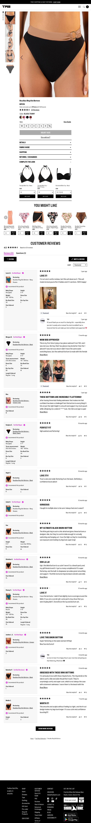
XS (26, 126)
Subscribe (81, 800)
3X (49, 126)
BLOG (49, 812)
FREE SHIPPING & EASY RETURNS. (45, 2)
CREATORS (50, 792)
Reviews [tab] (9, 253)
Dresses (24, 794)
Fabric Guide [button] (24, 147)
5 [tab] (3, 19)
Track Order (38, 815)
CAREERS (50, 815)
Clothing (24, 800)
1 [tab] (3, 12)
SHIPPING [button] (23, 152)
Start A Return (39, 804)
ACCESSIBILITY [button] (51, 818)
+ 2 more (60, 379)
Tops (23, 797)
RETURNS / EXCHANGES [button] (28, 157)
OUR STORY (25, 818)
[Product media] (10, 18)
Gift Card (25, 806)
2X (45, 126)
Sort (69, 265)
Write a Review (80, 259)
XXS (22, 126)
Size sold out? (45, 137)
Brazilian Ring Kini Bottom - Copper (23, 642)
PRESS (49, 810)
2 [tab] (3, 14)
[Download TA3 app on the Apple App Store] (70, 815)
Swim (23, 791)
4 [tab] (3, 17)
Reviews (37, 801)
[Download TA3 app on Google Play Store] (71, 819)
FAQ (36, 798)
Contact (50, 789)
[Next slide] (70, 174)
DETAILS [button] (22, 142)
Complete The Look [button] (27, 162)
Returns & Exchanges (38, 808)
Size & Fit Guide (37, 794)
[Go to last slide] (21, 174)
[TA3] (6, 6)
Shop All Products (25, 813)
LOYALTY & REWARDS (50, 806)
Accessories (26, 803)
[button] (29, 109)
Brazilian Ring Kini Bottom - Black (23, 344)
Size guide (67, 122)
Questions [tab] (21, 253)
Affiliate (37, 818)
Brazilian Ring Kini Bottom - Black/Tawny (21, 432)
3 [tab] (3, 15)
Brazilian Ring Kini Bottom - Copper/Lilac (21, 401)
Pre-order (25, 809)
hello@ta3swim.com (53, 795)
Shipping (37, 812)
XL (41, 126)
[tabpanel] (10, 17)
